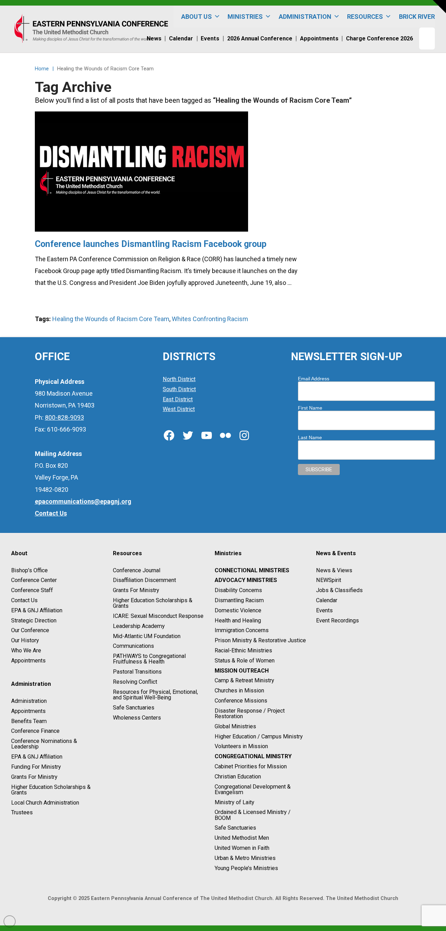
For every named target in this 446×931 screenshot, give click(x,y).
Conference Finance (35, 731)
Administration (29, 701)
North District (179, 379)
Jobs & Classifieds (339, 590)
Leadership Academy (139, 626)
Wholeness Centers (137, 717)
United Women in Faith (242, 848)
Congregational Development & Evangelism (253, 789)
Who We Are (26, 650)
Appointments (28, 660)
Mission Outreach (242, 670)
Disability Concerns (238, 590)
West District (179, 409)
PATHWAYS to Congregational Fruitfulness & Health (149, 659)
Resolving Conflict (135, 681)
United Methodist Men (242, 838)
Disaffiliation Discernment (144, 580)
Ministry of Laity (234, 802)
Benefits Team (29, 721)
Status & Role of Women (245, 660)
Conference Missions (241, 700)
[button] (439, 6)
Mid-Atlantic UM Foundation (146, 636)
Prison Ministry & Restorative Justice (260, 640)
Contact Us (24, 600)
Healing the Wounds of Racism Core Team (110, 319)
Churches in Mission (239, 690)
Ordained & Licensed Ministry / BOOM (253, 815)
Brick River (417, 16)
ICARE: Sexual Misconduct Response (158, 616)
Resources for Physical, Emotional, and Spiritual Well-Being (155, 695)
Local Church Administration (45, 802)
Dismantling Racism (239, 600)
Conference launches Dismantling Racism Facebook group (151, 244)
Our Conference (30, 630)
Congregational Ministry (253, 756)
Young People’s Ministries (246, 868)
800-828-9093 (64, 417)
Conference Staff (32, 590)
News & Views (334, 570)
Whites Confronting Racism (210, 319)
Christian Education (238, 776)
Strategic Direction (33, 620)
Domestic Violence (238, 610)
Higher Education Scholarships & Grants (51, 790)
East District (178, 399)
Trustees (22, 812)
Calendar (326, 600)
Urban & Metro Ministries (245, 858)
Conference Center (34, 580)
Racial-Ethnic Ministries (243, 650)
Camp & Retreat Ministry (244, 680)
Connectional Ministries (252, 570)
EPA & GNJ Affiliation (36, 610)
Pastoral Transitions (137, 671)
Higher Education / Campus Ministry (259, 736)
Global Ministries (235, 726)
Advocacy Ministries (246, 580)
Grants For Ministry (34, 777)
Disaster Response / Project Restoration (250, 713)
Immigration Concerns (242, 630)
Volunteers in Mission (241, 746)
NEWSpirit (328, 580)
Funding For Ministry (36, 766)
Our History (25, 640)
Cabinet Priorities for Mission (251, 766)
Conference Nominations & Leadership (44, 744)
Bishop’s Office (29, 570)
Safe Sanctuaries (133, 707)
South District (179, 389)
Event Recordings (337, 620)
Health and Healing (238, 620)
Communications (133, 646)
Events (324, 610)
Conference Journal (136, 570)
